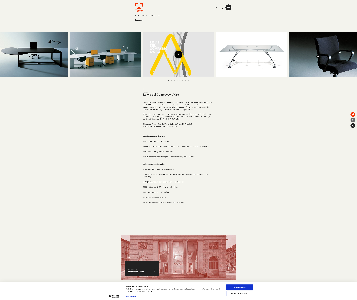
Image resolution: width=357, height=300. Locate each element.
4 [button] (177, 80)
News (144, 16)
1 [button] (168, 80)
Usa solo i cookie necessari (239, 293)
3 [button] (174, 80)
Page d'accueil (138, 16)
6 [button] (182, 80)
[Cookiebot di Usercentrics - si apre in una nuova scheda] (114, 296)
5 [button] (179, 80)
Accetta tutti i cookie (239, 287)
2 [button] (171, 80)
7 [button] (185, 80)
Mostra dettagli (131, 296)
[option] (178, 54)
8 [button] (188, 80)
